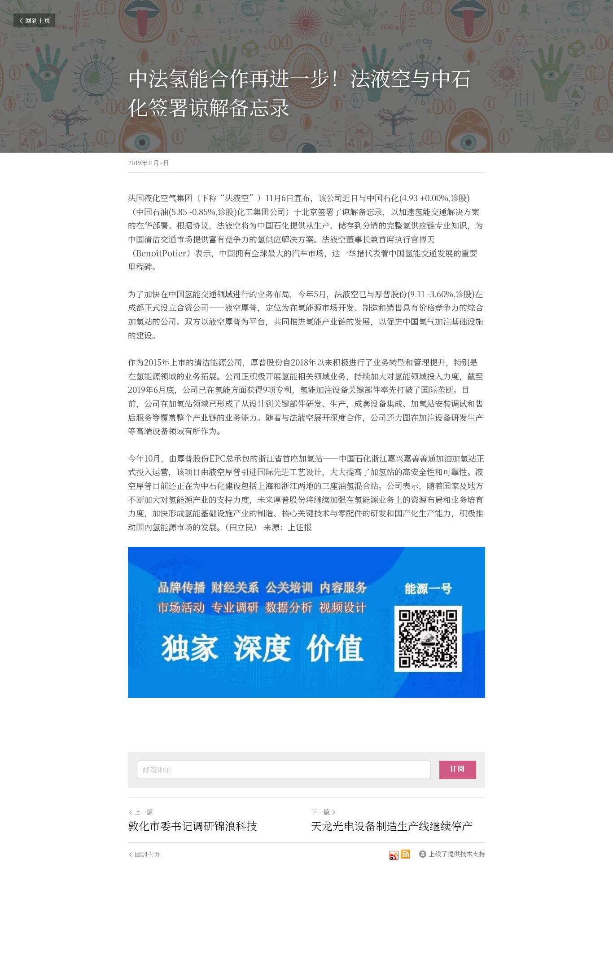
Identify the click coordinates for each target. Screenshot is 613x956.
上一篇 (143, 811)
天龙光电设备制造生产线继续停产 (392, 826)
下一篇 (320, 811)
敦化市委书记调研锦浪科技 (192, 826)
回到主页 (37, 20)
